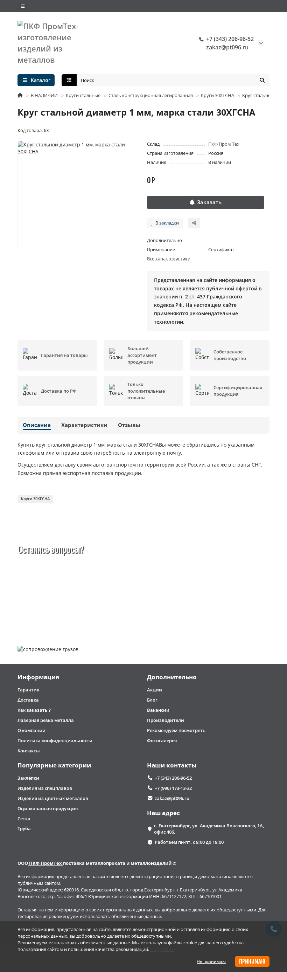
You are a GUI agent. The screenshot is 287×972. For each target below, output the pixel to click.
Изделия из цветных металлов (53, 798)
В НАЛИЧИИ (44, 95)
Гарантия (28, 690)
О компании (32, 730)
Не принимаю (211, 961)
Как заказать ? (34, 710)
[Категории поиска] (69, 80)
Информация (38, 677)
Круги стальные (83, 95)
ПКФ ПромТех (45, 863)
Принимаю (252, 961)
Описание (37, 425)
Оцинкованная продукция (48, 808)
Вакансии (158, 710)
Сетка (24, 818)
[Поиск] (262, 80)
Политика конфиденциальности (55, 740)
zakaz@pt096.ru (227, 47)
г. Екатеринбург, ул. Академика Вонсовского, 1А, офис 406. (209, 828)
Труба (24, 828)
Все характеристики (168, 258)
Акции (154, 690)
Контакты (29, 750)
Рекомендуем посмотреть (176, 730)
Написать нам (90, 612)
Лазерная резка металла (46, 720)
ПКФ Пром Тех (223, 144)
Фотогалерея (162, 740)
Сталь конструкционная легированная (150, 95)
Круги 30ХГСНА (217, 95)
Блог (152, 700)
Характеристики (84, 425)
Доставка (28, 700)
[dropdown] (23, 6)
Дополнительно (172, 677)
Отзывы (129, 425)
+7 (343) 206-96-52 (230, 39)
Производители (165, 720)
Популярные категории (54, 765)
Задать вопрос (45, 612)
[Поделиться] (194, 223)
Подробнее (162, 949)
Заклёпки (28, 778)
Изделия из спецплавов (45, 788)
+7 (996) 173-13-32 (173, 788)
